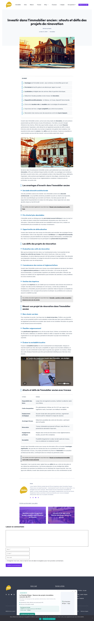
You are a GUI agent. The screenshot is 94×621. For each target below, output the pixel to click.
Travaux (39, 4)
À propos (54, 4)
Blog (45, 4)
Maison (32, 4)
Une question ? (71, 4)
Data (25, 4)
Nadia (49, 28)
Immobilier (18, 4)
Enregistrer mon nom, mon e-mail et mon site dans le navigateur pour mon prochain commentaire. (35, 561)
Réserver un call (83, 4)
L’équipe (62, 4)
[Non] (92, 618)
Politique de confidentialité (49, 618)
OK (40, 618)
